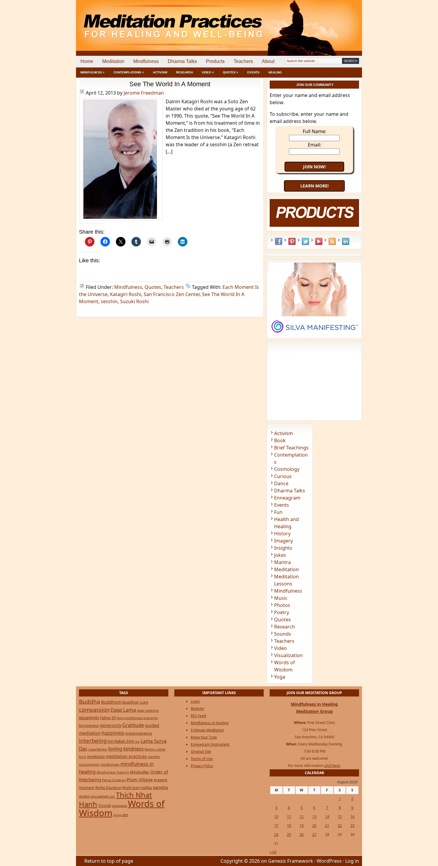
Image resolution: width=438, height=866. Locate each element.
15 (340, 816)
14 (327, 816)
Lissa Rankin (97, 749)
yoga (117, 815)
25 (289, 834)
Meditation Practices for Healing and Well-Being (144, 20)
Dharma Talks (182, 61)
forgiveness (89, 725)
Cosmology (286, 469)
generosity (110, 725)
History (282, 533)
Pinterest (292, 241)
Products (215, 61)
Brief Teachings (291, 447)
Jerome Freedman (144, 93)
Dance (281, 483)
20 (314, 825)
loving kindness (126, 748)
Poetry (281, 612)
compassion (94, 709)
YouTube (318, 241)
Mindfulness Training (113, 772)
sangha (160, 787)
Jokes (280, 555)
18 (289, 825)
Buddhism (111, 702)
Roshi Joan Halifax (137, 787)
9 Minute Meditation (207, 730)
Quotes (153, 287)
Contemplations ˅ (129, 72)
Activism (160, 72)
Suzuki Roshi (134, 301)
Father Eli (108, 717)
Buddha (89, 701)
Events (253, 72)
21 (327, 825)
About (268, 61)
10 (276, 816)
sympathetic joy (102, 796)
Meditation (113, 61)
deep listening (148, 710)
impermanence (138, 733)
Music (281, 598)
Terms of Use (202, 758)
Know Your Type (204, 737)
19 (301, 825)
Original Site (201, 751)
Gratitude (133, 725)
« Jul (273, 851)
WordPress (329, 861)
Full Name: (314, 131)
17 (276, 825)
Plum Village (140, 779)
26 (301, 834)
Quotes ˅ (230, 72)
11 (289, 816)
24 (276, 834)
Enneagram (287, 497)
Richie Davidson (108, 787)
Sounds (282, 634)
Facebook (278, 241)
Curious (283, 476)
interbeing (93, 740)
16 (352, 816)
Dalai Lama (123, 709)
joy (137, 741)
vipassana (119, 805)
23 (352, 825)
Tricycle (104, 805)
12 (301, 816)
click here (332, 765)
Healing (275, 72)
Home (86, 61)
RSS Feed (332, 241)
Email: (314, 144)
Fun (278, 512)
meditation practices (126, 756)
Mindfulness (146, 61)
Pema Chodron (114, 780)
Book (280, 440)
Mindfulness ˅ (92, 72)
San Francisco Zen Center (172, 294)
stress (84, 796)
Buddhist (130, 702)
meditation (96, 756)
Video (280, 648)
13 (314, 816)
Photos (282, 605)
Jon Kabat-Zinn (121, 741)
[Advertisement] (337, 20)
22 (340, 825)
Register (197, 708)
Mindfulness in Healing (210, 722)
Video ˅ (208, 72)
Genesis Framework (290, 861)
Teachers (243, 61)
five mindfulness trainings (137, 718)
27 (314, 834)
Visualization (288, 655)
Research (184, 72)
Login (195, 701)
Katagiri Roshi (125, 294)
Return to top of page (108, 861)
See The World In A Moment (169, 84)
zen (125, 814)
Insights (283, 548)
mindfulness (109, 764)
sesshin (109, 301)
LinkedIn (345, 241)
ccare (143, 702)
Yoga (279, 677)
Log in (352, 861)
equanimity (89, 717)
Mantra (282, 562)
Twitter (305, 241)
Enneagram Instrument (210, 744)
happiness (113, 733)
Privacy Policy (202, 765)
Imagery (283, 540)
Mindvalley (139, 772)
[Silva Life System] (314, 335)
